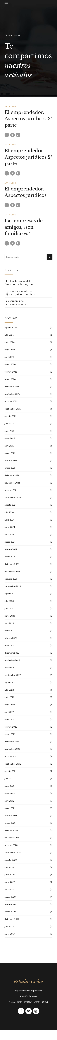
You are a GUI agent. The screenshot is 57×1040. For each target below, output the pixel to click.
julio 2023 (9, 601)
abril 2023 (9, 623)
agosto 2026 (11, 327)
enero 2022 (10, 734)
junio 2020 (9, 874)
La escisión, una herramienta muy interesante (15, 302)
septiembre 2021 (13, 763)
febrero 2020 (11, 904)
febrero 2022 (11, 726)
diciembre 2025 (12, 386)
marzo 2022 (10, 719)
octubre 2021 (11, 756)
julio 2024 (9, 512)
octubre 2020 (11, 845)
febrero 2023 (11, 638)
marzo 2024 (10, 541)
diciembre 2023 (12, 564)
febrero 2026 (11, 371)
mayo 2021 (10, 793)
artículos (10, 106)
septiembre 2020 (13, 852)
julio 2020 (9, 867)
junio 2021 (9, 786)
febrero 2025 (11, 460)
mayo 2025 (10, 438)
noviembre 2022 (12, 660)
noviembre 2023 (12, 571)
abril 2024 (9, 534)
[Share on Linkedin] (18, 135)
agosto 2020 (11, 860)
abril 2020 (9, 889)
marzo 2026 (10, 364)
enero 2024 (10, 556)
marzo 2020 (10, 897)
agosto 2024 (11, 504)
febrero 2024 (11, 549)
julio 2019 (9, 926)
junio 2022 (9, 697)
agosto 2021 (11, 771)
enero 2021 (10, 823)
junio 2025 (9, 431)
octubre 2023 (11, 578)
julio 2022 (9, 689)
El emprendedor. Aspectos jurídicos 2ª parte (28, 157)
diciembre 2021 (12, 741)
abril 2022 (9, 712)
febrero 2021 (11, 815)
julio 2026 (9, 334)
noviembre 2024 (12, 482)
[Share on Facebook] (7, 135)
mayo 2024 (10, 527)
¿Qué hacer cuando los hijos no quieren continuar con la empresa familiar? (21, 293)
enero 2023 (10, 645)
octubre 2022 (11, 667)
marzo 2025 (10, 453)
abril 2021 (9, 800)
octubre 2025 (11, 401)
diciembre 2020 (12, 830)
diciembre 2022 (12, 652)
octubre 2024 (11, 490)
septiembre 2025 (13, 408)
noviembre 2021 (12, 749)
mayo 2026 (10, 349)
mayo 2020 (10, 882)
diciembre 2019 (12, 919)
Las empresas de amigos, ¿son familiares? (24, 227)
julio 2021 (9, 778)
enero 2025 (10, 467)
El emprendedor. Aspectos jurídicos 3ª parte (28, 118)
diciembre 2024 (12, 475)
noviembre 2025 (12, 394)
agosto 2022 (11, 682)
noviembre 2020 (12, 837)
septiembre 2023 (13, 586)
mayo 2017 (10, 934)
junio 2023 (9, 608)
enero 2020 (10, 911)
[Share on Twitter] (12, 135)
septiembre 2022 (13, 675)
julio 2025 (9, 423)
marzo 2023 (10, 630)
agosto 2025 (11, 416)
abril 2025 (9, 445)
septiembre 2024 (13, 497)
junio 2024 (9, 519)
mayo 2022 (10, 704)
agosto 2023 (11, 593)
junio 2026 (9, 342)
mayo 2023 (10, 615)
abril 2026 (9, 357)
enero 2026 (10, 379)
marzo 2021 (10, 808)
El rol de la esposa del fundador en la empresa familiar (19, 283)
